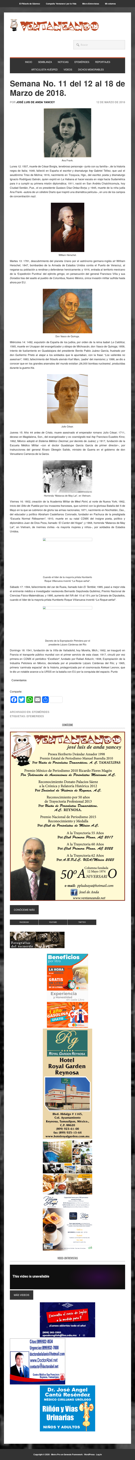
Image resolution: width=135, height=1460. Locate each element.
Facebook (24, 922)
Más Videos (21, 1295)
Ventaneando (54, 25)
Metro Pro (55, 1454)
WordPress (89, 1454)
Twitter (82, 922)
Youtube (53, 922)
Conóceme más (24, 909)
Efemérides (40, 712)
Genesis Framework (73, 1454)
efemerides (35, 716)
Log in (99, 1454)
